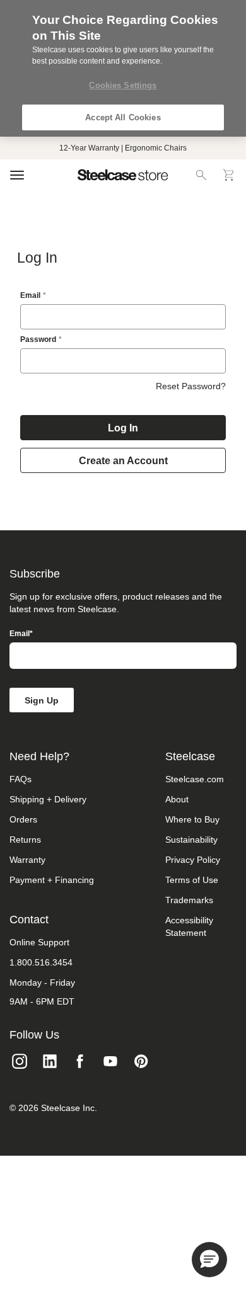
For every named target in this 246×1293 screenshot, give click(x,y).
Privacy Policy (192, 860)
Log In (123, 428)
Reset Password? (191, 386)
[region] (123, 68)
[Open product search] (201, 175)
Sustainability (191, 839)
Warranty (27, 860)
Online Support (39, 942)
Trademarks (189, 900)
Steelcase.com (194, 779)
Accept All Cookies (122, 117)
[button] (209, 1259)
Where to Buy (192, 819)
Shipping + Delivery (47, 799)
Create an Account (123, 460)
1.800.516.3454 (41, 962)
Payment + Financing (51, 880)
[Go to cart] (229, 175)
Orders (23, 819)
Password (38, 339)
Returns (25, 839)
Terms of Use (191, 880)
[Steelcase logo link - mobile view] (123, 175)
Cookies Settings (122, 85)
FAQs (20, 779)
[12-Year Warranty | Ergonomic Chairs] (123, 148)
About (177, 799)
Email (30, 295)
